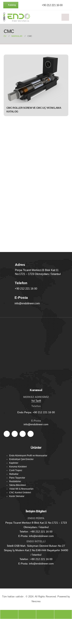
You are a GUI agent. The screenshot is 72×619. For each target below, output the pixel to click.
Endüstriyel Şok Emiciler (21, 459)
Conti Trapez (15, 470)
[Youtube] (15, 434)
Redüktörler (15, 481)
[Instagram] (23, 434)
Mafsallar (13, 474)
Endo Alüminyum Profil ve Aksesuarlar (28, 455)
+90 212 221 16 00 (44, 412)
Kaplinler (13, 463)
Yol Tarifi (36, 400)
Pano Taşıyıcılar (17, 477)
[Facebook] (7, 434)
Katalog (12, 5)
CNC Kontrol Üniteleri (20, 492)
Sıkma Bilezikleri (17, 485)
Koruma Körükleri (18, 466)
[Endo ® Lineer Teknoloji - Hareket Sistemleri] (16, 17)
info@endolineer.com (36, 424)
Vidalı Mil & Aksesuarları (21, 489)
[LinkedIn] (31, 434)
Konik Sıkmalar (16, 496)
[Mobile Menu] (65, 17)
